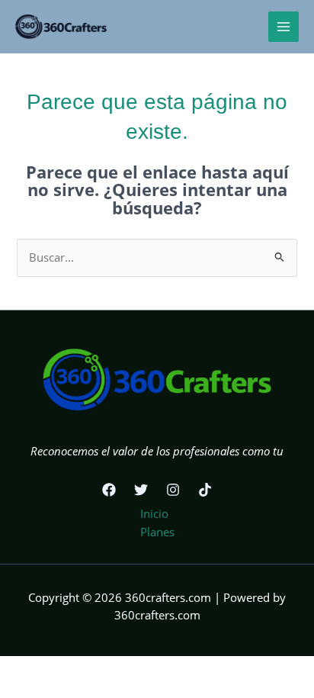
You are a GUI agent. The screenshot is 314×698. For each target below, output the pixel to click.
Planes (157, 531)
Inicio (154, 513)
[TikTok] (205, 490)
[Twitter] (141, 490)
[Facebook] (109, 490)
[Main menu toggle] (283, 26)
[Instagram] (173, 490)
